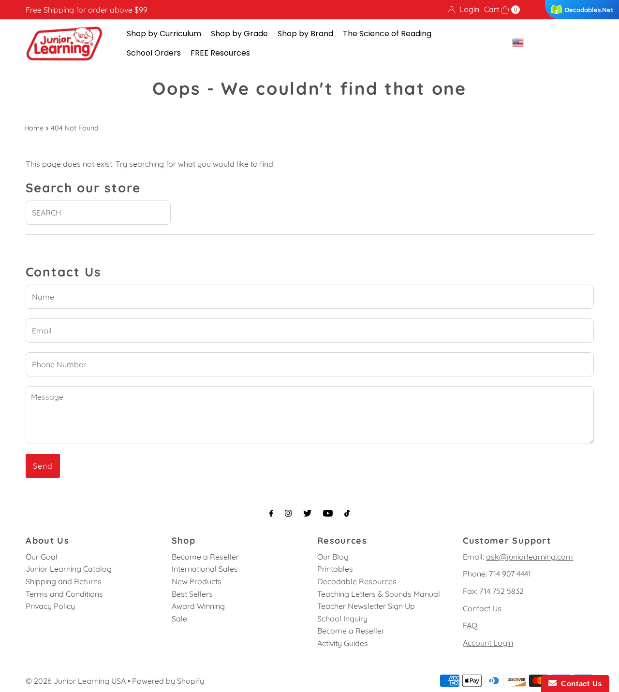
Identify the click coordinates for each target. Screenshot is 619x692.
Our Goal (42, 557)
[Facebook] (271, 513)
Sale (179, 618)
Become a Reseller (205, 557)
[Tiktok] (347, 513)
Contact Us (482, 608)
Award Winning (198, 606)
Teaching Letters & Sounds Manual (378, 594)
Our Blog (333, 557)
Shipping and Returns (64, 581)
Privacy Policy (50, 606)
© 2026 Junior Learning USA (76, 681)
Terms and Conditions (64, 594)
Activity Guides (342, 643)
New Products (196, 581)
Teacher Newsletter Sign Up (366, 606)
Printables (335, 569)
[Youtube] (328, 513)
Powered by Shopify (168, 681)
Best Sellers (192, 594)
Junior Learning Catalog (69, 569)
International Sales (205, 569)
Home (34, 128)
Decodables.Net (589, 10)
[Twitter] (307, 513)
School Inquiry (342, 618)
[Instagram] (288, 513)
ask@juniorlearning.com (529, 557)
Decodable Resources (357, 581)
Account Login (488, 643)
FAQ (470, 625)
